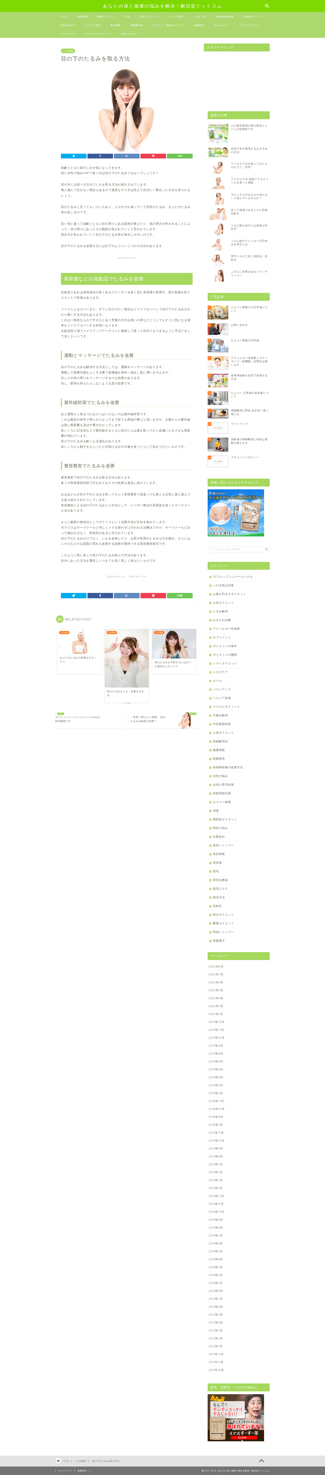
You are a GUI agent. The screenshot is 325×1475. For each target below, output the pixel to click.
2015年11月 (216, 1132)
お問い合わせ (129, 33)
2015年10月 (216, 1140)
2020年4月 (216, 998)
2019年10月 (217, 1038)
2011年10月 (216, 1370)
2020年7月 (216, 974)
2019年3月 (216, 1085)
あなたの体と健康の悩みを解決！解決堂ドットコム (162, 6)
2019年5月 (216, 1069)
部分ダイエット (223, 914)
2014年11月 (216, 1204)
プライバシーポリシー (98, 33)
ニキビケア (220, 672)
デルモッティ (222, 25)
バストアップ (222, 689)
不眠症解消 (220, 715)
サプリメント (222, 637)
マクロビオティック (226, 706)
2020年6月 (216, 982)
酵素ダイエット (106, 16)
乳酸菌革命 (137, 25)
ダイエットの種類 (225, 654)
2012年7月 (216, 1299)
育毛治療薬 (220, 880)
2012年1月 (215, 1346)
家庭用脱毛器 (222, 793)
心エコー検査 (93, 25)
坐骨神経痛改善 (224, 16)
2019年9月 (216, 1045)
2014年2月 (216, 1275)
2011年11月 (216, 1362)
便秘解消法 (220, 741)
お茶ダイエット (149, 16)
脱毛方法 (219, 897)
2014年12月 (216, 1196)
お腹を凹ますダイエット (229, 594)
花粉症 (217, 906)
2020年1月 (216, 1014)
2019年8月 (216, 1053)
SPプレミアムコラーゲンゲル (233, 576)
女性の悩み (220, 776)
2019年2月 (216, 1093)
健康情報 (82, 16)
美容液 (217, 862)
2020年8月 (216, 966)
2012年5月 (216, 1314)
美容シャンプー (223, 845)
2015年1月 (215, 1188)
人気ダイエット (223, 732)
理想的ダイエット (253, 16)
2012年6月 (216, 1306)
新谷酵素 (115, 25)
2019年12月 (216, 1022)
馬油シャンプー (223, 932)
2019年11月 (216, 1030)
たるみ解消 (68, 51)
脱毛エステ (220, 888)
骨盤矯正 (219, 940)
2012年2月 (216, 1338)
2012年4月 (216, 1322)
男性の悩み (220, 828)
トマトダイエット (249, 25)
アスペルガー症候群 (226, 628)
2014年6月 (216, 1243)
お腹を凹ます (68, 25)
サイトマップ (68, 33)
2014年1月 (215, 1283)
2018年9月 (216, 1117)
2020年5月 (216, 990)
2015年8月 (216, 1156)
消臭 (216, 810)
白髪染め (219, 836)
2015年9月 (216, 1148)
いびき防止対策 (223, 585)
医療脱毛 (219, 758)
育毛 (127, 16)
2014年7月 (216, 1235)
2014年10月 (216, 1212)
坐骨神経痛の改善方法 (228, 767)
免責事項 (82, 1470)
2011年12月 (216, 1354)
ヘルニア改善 (175, 16)
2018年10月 (217, 1109)
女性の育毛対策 (223, 784)
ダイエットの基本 (225, 646)
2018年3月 (216, 1125)
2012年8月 (216, 1291)
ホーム (64, 16)
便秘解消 (199, 25)
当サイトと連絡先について (169, 25)
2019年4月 (216, 1077)
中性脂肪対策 (222, 724)
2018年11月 (216, 1101)
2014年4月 (216, 1259)
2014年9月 (216, 1219)
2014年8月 (216, 1227)
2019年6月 (216, 1061)
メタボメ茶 (199, 16)
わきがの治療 (222, 620)
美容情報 (219, 854)
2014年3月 (216, 1267)
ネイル (217, 680)
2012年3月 (216, 1330)
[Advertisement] (232, 77)
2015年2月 (216, 1180)
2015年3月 (216, 1172)
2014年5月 (216, 1251)
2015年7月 (216, 1164)
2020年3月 (216, 1006)
